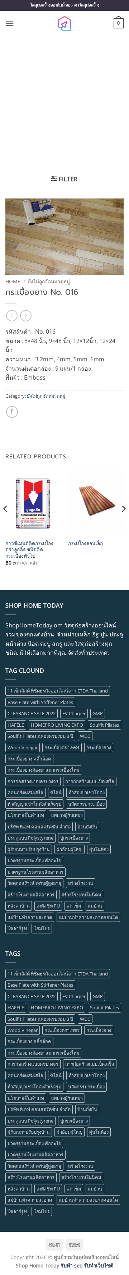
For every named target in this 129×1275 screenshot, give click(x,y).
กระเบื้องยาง (98, 747)
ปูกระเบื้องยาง (74, 838)
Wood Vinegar (23, 747)
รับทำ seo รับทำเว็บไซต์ (87, 1265)
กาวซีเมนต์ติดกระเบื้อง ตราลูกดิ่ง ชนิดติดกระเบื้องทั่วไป (29, 549)
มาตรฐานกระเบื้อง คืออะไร (34, 860)
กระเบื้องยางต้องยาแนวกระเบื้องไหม (43, 770)
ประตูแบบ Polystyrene (30, 838)
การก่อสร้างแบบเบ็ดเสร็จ (89, 781)
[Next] (123, 523)
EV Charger (74, 713)
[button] (9, 23)
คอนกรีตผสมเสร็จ (25, 792)
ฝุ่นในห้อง (99, 849)
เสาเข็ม (74, 905)
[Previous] (5, 523)
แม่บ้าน (95, 905)
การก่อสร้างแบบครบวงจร (33, 781)
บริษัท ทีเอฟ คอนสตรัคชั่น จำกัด (39, 826)
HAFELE (16, 725)
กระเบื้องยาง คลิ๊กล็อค (29, 758)
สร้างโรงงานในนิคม (81, 894)
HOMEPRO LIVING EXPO (57, 725)
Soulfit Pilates (104, 725)
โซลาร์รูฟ (17, 928)
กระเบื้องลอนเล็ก (85, 543)
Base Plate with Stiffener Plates (40, 702)
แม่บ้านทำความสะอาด (30, 917)
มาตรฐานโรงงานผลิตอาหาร (35, 872)
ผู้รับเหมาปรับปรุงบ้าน (29, 849)
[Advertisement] (64, 104)
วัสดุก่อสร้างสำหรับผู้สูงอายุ (34, 883)
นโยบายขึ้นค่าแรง (26, 815)
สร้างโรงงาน (80, 883)
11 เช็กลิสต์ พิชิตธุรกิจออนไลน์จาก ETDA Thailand (58, 690)
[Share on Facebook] (12, 412)
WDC (85, 736)
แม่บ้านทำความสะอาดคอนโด (88, 917)
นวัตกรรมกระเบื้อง (86, 804)
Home (12, 281)
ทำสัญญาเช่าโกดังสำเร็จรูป (34, 804)
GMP (97, 713)
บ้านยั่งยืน (87, 826)
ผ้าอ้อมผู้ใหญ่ (69, 849)
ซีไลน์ (56, 792)
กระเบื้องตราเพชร (62, 747)
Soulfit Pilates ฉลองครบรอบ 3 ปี (40, 736)
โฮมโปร (42, 928)
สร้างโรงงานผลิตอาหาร (31, 894)
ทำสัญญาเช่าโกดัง (86, 792)
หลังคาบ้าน (19, 905)
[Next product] (11, 315)
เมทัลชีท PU (48, 905)
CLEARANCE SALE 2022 (32, 713)
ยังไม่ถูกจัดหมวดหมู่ (49, 281)
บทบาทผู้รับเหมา (67, 815)
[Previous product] (25, 315)
